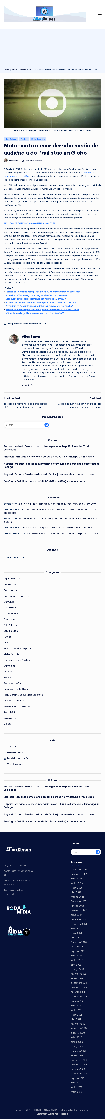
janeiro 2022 (77, 978)
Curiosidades (11, 613)
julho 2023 (76, 928)
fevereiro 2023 (79, 942)
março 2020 (77, 1046)
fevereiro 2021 (78, 1023)
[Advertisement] (52, 47)
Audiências (10, 584)
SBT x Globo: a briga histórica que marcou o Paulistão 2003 (35, 313)
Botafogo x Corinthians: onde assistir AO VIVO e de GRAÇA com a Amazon (45, 481)
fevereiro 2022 (79, 973)
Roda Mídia (10, 712)
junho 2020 (77, 1041)
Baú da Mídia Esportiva (16, 596)
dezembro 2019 (79, 1060)
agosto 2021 (77, 1001)
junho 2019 (76, 1087)
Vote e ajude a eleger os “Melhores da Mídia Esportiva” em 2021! (57, 527)
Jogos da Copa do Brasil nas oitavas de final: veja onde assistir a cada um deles (49, 474)
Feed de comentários (19, 758)
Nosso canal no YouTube (17, 660)
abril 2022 (76, 964)
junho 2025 (77, 883)
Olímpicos (9, 665)
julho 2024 (76, 914)
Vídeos (7, 723)
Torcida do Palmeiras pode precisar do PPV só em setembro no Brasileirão (43, 291)
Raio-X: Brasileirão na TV (17, 706)
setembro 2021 (79, 996)
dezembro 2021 (79, 982)
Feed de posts (15, 752)
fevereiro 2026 (79, 869)
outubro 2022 (78, 946)
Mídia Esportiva (38, 139)
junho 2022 (77, 960)
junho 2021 (76, 1010)
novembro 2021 (79, 987)
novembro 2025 (79, 874)
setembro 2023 (79, 924)
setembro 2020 (79, 1028)
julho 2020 (76, 1037)
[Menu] (99, 14)
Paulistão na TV (12, 683)
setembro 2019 (79, 1073)
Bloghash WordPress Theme (52, 1113)
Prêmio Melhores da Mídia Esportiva (23, 694)
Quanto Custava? (14, 700)
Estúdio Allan (11, 630)
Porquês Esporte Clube (16, 689)
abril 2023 (76, 937)
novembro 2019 (79, 1064)
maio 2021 (76, 1014)
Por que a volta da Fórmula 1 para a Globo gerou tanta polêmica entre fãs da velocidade (47, 448)
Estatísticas (11, 139)
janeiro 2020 (77, 1055)
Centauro (9, 601)
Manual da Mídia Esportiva (18, 648)
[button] (29, 385)
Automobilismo (12, 590)
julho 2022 (76, 955)
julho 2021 (76, 1005)
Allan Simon (31, 336)
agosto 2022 (78, 951)
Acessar (11, 746)
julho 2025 (76, 878)
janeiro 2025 (77, 905)
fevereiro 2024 (79, 919)
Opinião (8, 671)
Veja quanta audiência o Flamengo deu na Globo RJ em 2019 (36, 298)
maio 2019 (76, 1091)
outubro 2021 (78, 992)
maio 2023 (77, 933)
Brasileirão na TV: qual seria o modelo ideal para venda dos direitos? (40, 306)
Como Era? (10, 607)
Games (8, 642)
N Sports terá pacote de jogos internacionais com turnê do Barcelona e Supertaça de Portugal (51, 465)
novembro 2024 (79, 910)
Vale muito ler (11, 718)
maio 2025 (76, 887)
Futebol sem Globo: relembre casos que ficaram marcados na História (41, 302)
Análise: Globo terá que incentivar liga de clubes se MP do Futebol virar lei (42, 309)
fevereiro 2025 (79, 901)
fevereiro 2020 (79, 1051)
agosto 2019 (77, 1078)
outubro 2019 (78, 1069)
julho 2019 (76, 1082)
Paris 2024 (9, 677)
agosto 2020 (78, 1032)
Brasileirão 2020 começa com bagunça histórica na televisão (36, 295)
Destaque (9, 619)
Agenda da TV (12, 578)
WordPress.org (15, 764)
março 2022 (77, 969)
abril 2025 (76, 892)
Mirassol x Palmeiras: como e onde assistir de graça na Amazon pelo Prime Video (49, 456)
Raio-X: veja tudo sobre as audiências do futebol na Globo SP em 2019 (57, 503)
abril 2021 (76, 1019)
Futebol (24, 139)
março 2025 (77, 896)
